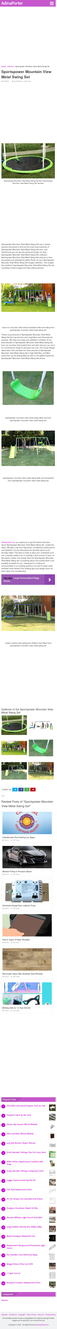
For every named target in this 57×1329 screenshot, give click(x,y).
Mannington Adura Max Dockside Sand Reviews (22, 973)
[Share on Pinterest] (33, 790)
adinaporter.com (8, 542)
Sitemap (5, 1314)
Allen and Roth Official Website (20, 1134)
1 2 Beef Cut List (13, 1273)
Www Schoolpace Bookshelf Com (21, 1236)
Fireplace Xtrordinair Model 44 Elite (22, 1208)
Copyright (21, 1314)
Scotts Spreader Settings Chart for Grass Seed (26, 1152)
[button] (52, 3)
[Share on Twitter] (15, 790)
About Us (41, 1314)
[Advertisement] (28, 37)
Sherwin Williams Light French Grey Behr (25, 1217)
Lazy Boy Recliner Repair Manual (21, 1143)
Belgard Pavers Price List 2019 (20, 1264)
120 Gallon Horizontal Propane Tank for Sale (26, 1106)
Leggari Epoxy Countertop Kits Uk (21, 1180)
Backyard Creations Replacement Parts (23, 1283)
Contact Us (13, 1314)
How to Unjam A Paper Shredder (16, 939)
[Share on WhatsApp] (27, 790)
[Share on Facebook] (21, 790)
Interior (6, 81)
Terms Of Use (31, 1314)
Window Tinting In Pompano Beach (17, 871)
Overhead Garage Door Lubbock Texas (19, 905)
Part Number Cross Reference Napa (22, 1255)
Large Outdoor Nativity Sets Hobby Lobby (24, 1227)
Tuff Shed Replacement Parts (19, 1189)
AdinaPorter (12, 3)
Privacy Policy (50, 1314)
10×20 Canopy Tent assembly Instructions (25, 1199)
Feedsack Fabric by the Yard (19, 1115)
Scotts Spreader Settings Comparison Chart (25, 1171)
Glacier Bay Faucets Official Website (22, 1124)
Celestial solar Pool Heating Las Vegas (18, 837)
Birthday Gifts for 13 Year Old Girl (16, 1007)
